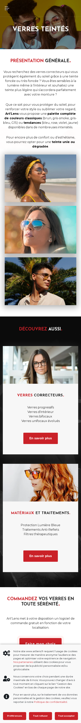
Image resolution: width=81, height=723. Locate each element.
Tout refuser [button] (40, 716)
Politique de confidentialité (50, 702)
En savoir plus (40, 438)
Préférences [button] (14, 716)
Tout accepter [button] (66, 716)
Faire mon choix (40, 644)
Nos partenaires (23, 662)
